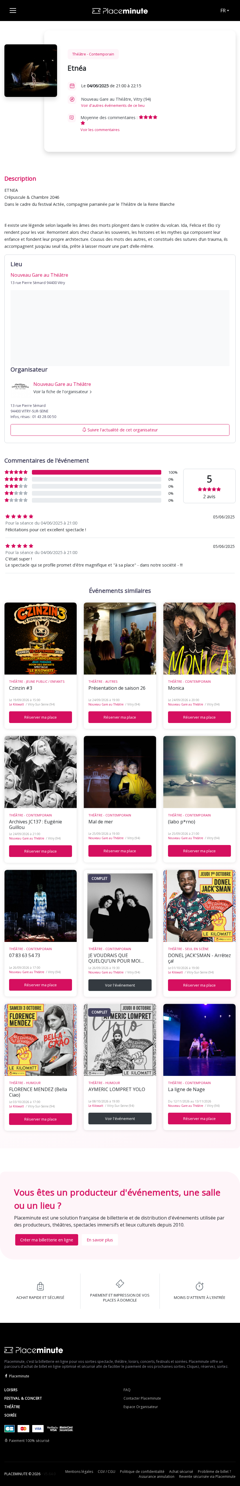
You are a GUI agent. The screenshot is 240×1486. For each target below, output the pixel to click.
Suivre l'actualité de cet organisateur (123, 430)
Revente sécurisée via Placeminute (207, 1476)
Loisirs (11, 1389)
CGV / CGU (106, 1471)
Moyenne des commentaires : (109, 124)
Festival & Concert (23, 1398)
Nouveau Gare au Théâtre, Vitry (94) (116, 102)
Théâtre (12, 1406)
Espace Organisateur (141, 1406)
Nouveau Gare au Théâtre (106, 704)
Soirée (10, 1415)
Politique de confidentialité (142, 1471)
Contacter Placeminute (142, 1398)
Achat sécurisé (181, 1471)
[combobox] (224, 10)
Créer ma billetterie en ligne (46, 1240)
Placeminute (19, 1376)
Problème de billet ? (214, 1471)
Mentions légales (79, 1471)
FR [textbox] (223, 10)
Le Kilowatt (16, 704)
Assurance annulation (156, 1476)
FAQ (127, 1389)
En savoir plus (100, 1240)
